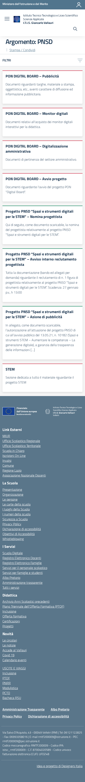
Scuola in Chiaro (13, 450)
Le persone (10, 499)
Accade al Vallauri (14, 650)
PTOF (6, 678)
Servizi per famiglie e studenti (22, 572)
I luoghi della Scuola (16, 509)
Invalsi (6, 460)
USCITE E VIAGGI (14, 668)
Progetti (7, 626)
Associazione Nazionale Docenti (24, 475)
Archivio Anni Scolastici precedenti (26, 601)
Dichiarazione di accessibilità (21, 528)
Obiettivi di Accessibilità (18, 533)
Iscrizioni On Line (14, 455)
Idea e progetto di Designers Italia (60, 766)
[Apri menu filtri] (80, 60)
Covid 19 (8, 655)
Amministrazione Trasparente (23, 709)
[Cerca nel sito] (75, 29)
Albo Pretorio (11, 577)
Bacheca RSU (11, 697)
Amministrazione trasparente (22, 582)
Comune (8, 465)
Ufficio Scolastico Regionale (21, 440)
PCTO (6, 692)
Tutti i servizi (10, 587)
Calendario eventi (14, 660)
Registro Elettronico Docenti (21, 557)
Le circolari (9, 640)
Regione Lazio (11, 470)
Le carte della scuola (16, 504)
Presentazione (12, 489)
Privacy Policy (11, 524)
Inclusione (9, 611)
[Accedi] (79, 4)
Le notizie (9, 645)
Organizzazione (12, 494)
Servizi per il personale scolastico (24, 567)
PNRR (6, 683)
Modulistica (10, 687)
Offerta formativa (14, 616)
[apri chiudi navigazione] (7, 19)
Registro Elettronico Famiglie (22, 562)
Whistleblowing (13, 538)
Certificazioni (11, 621)
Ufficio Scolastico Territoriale (21, 445)
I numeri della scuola (16, 514)
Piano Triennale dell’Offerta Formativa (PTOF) (33, 606)
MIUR (6, 435)
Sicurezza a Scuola (15, 519)
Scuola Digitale (12, 553)
